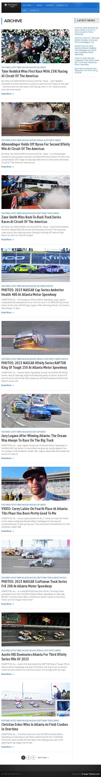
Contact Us (62, 5)
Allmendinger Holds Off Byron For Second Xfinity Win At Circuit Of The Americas (35, 146)
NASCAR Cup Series (37, 67)
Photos (49, 5)
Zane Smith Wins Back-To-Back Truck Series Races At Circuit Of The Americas (31, 219)
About (40, 5)
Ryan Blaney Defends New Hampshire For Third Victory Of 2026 (86, 70)
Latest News (16, 67)
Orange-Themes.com (90, 774)
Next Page (42, 758)
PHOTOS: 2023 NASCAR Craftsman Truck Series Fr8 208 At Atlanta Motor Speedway (34, 583)
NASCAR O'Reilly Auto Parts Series (45, 140)
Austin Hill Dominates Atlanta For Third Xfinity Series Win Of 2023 (33, 656)
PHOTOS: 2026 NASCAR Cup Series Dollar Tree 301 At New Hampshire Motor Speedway (86, 31)
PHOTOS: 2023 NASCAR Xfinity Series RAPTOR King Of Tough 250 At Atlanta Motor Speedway (34, 365)
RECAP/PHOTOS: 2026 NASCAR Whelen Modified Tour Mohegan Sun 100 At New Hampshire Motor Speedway (85, 50)
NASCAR (25, 67)
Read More (6, 94)
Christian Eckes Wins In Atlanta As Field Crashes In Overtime (34, 726)
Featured (5, 67)
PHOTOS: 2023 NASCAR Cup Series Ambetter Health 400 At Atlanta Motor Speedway (32, 292)
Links (25, 10)
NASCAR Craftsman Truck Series (44, 213)
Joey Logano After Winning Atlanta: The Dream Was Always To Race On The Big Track (34, 438)
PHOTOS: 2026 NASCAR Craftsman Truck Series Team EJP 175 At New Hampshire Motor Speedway (87, 61)
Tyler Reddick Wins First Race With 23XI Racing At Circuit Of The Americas (34, 73)
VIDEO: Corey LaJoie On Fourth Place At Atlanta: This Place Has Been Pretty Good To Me (34, 511)
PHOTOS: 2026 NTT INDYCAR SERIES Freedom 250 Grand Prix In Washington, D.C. (87, 40)
